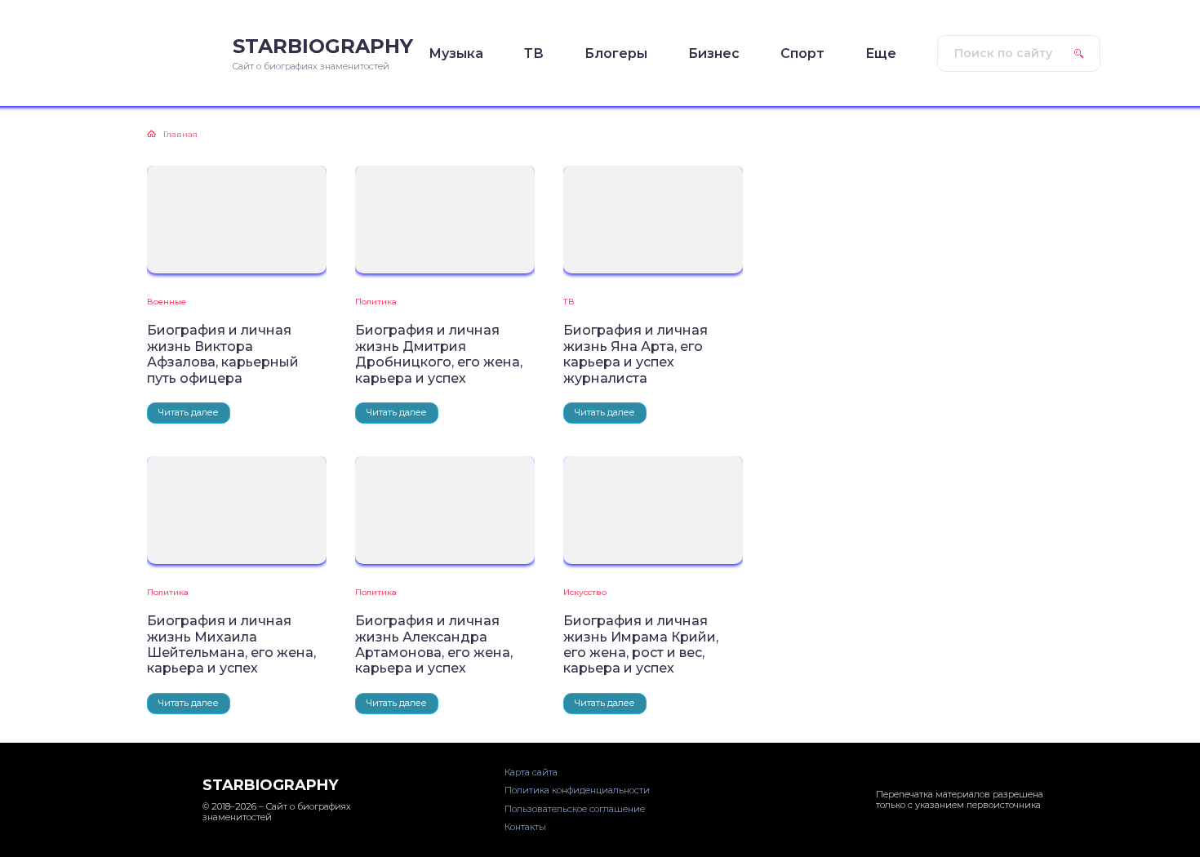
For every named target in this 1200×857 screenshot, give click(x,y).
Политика (376, 301)
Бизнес (714, 53)
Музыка (456, 53)
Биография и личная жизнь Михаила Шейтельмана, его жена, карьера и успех (231, 644)
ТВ (534, 53)
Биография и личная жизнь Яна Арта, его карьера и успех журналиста (635, 353)
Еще (880, 53)
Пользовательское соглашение (574, 809)
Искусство (585, 592)
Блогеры (615, 53)
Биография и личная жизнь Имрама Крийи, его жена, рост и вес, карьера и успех (640, 644)
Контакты (525, 827)
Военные (166, 301)
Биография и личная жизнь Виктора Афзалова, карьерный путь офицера (223, 353)
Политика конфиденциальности (577, 790)
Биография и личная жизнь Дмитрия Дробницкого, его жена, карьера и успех (438, 353)
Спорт (802, 53)
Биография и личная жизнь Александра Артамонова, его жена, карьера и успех (434, 644)
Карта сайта (531, 772)
